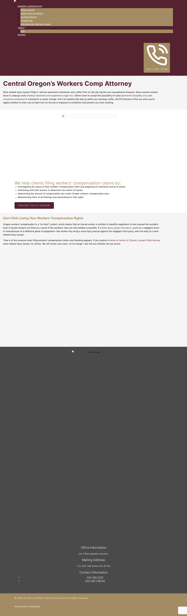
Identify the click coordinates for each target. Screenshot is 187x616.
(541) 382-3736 (95, 577)
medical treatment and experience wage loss (50, 95)
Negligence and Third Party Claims (35, 24)
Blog (22, 31)
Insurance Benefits (28, 17)
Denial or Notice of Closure (123, 240)
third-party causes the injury (116, 228)
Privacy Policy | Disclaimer (27, 606)
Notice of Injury (27, 10)
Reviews (22, 35)
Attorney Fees (26, 21)
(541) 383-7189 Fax (95, 580)
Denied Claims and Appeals (31, 14)
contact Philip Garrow (149, 240)
